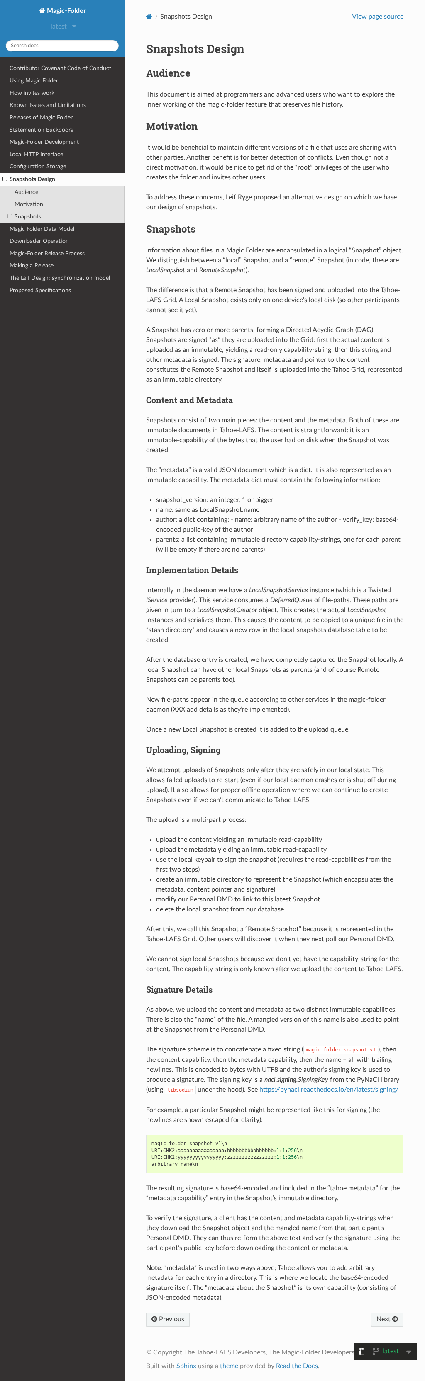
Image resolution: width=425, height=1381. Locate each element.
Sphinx (186, 1366)
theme (229, 1366)
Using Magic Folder (34, 81)
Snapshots (28, 216)
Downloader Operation (39, 241)
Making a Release (32, 265)
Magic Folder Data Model (42, 229)
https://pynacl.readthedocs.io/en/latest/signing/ (328, 1089)
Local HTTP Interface (36, 154)
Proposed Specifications (40, 290)
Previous (170, 1319)
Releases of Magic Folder (41, 117)
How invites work (32, 93)
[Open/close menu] (4, 179)
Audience (26, 192)
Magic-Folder (65, 10)
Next (384, 1319)
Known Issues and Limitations (48, 105)
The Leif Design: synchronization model (60, 278)
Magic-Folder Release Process (47, 253)
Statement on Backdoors (41, 130)
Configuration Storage (38, 166)
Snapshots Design (32, 179)
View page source (377, 16)
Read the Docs (297, 1366)
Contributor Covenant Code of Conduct (60, 68)
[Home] (149, 16)
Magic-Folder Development (44, 142)
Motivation (29, 204)
